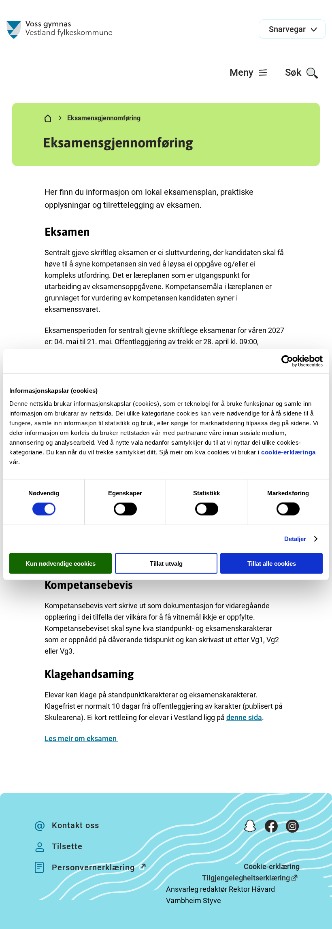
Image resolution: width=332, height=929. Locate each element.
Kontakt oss (75, 825)
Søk (294, 72)
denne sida (244, 717)
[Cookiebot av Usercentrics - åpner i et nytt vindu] (287, 361)
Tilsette (67, 846)
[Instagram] (292, 828)
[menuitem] (249, 72)
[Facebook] (271, 828)
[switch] (125, 509)
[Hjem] (48, 120)
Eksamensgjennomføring (103, 118)
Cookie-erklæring (272, 866)
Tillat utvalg (166, 563)
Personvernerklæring (93, 867)
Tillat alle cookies (271, 563)
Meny (243, 72)
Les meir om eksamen (81, 738)
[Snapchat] (250, 828)
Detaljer (295, 538)
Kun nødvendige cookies (61, 563)
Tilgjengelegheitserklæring (246, 878)
